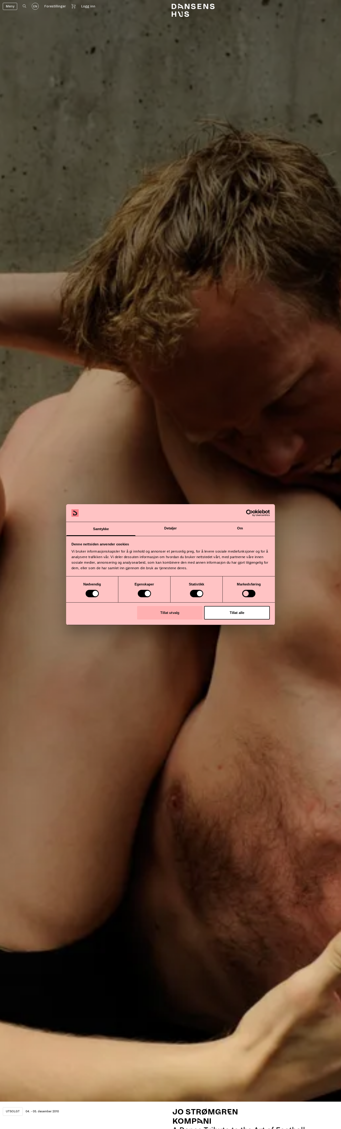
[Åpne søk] (24, 6)
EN (35, 6)
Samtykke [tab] (101, 529)
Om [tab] (240, 528)
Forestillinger (55, 6)
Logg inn (88, 6)
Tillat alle (237, 613)
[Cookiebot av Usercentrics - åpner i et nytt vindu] (249, 513)
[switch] (144, 593)
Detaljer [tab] (170, 528)
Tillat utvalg (169, 613)
